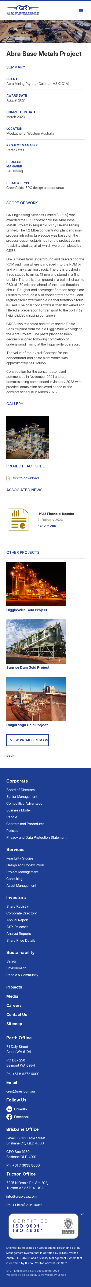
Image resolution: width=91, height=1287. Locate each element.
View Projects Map (28, 740)
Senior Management (21, 796)
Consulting (14, 879)
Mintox (62, 1274)
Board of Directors (20, 790)
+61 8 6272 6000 (25, 1074)
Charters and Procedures (25, 824)
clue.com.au (29, 1274)
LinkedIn (20, 1109)
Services (15, 849)
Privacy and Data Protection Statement (36, 837)
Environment (16, 968)
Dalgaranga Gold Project (27, 725)
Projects (14, 987)
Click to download (25, 478)
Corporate (17, 781)
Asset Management (21, 885)
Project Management (22, 872)
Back (10, 755)
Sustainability (20, 952)
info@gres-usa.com (21, 1196)
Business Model (18, 810)
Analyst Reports (18, 933)
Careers (14, 1005)
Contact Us (16, 1014)
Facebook (22, 1117)
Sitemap (14, 1023)
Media (12, 996)
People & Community (22, 975)
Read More (46, 525)
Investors (16, 897)
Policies (12, 830)
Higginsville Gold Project (26, 610)
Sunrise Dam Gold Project (28, 667)
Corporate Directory (21, 913)
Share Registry (17, 906)
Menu (82, 10)
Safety (11, 961)
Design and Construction (25, 865)
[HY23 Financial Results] (18, 519)
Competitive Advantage (24, 803)
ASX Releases (17, 927)
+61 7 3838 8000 (26, 1165)
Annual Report (17, 920)
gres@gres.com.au (20, 1091)
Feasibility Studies (19, 858)
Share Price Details (20, 940)
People (11, 817)
